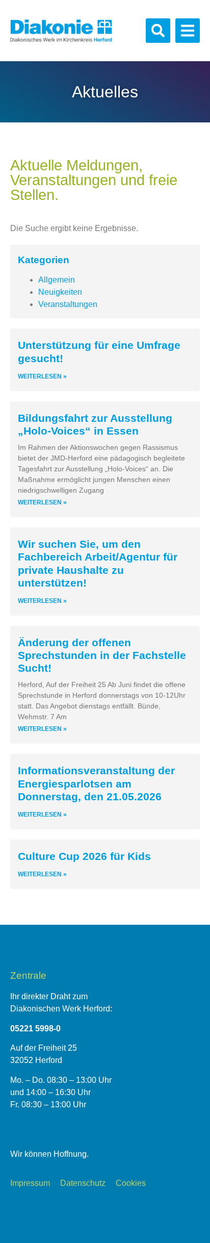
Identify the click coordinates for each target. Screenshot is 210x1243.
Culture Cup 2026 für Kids (84, 856)
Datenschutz (83, 1183)
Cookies (131, 1183)
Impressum (30, 1183)
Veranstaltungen (67, 304)
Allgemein (56, 279)
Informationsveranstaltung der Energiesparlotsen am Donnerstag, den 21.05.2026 (96, 783)
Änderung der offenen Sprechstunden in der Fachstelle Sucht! (102, 655)
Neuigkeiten (60, 292)
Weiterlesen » (42, 376)
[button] (158, 30)
